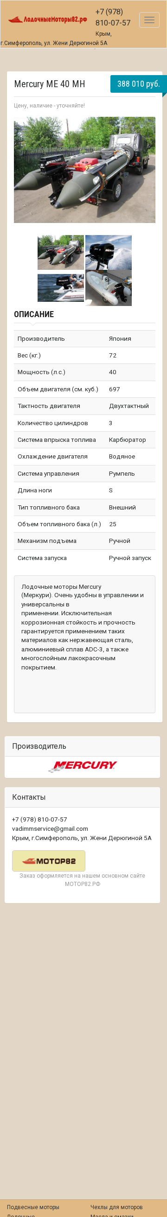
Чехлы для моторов (116, 1207)
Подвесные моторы (33, 1207)
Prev (26, 171)
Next (143, 171)
